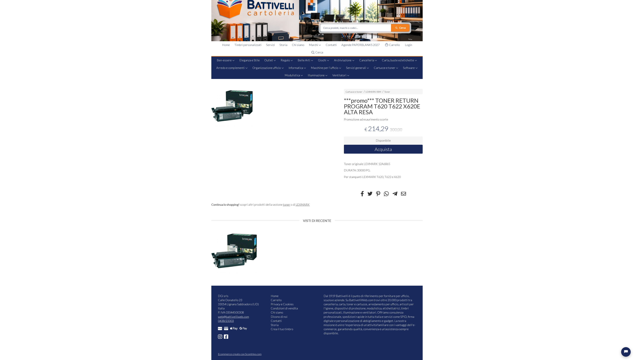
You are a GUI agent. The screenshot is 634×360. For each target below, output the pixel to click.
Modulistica (292, 75)
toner (286, 204)
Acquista (383, 149)
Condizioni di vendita (284, 308)
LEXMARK (303, 204)
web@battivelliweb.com (233, 316)
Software (409, 68)
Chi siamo (298, 45)
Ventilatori (339, 75)
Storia (283, 45)
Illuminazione (316, 75)
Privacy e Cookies (282, 304)
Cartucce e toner (385, 68)
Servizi (270, 45)
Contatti (331, 45)
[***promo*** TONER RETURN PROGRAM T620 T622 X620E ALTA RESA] (271, 106)
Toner (387, 91)
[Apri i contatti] (626, 352)
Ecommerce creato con (240, 354)
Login (408, 45)
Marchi (313, 45)
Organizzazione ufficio (266, 68)
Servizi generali (356, 68)
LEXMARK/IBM (373, 91)
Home (226, 45)
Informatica (296, 68)
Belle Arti (304, 60)
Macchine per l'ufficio (325, 68)
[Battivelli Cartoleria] (319, 20)
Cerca (319, 52)
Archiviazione (343, 60)
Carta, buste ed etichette (398, 60)
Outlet (268, 60)
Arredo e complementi (230, 68)
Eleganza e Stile (249, 60)
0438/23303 (226, 321)
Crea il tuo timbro (282, 329)
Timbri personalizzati (248, 45)
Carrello (394, 45)
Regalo (285, 60)
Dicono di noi (279, 316)
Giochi (322, 60)
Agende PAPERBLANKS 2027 (360, 45)
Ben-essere (224, 60)
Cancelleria (367, 60)
